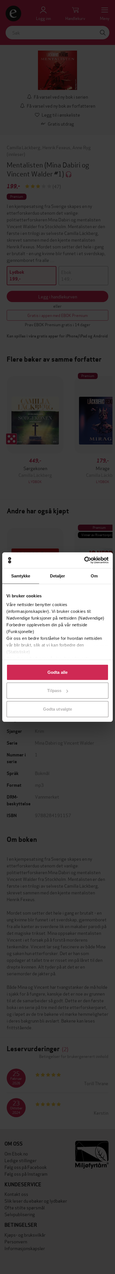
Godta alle (57, 672)
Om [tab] (94, 575)
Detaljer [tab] (57, 575)
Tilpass (54, 690)
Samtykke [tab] (20, 575)
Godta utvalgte (57, 708)
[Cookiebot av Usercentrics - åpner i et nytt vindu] (84, 560)
